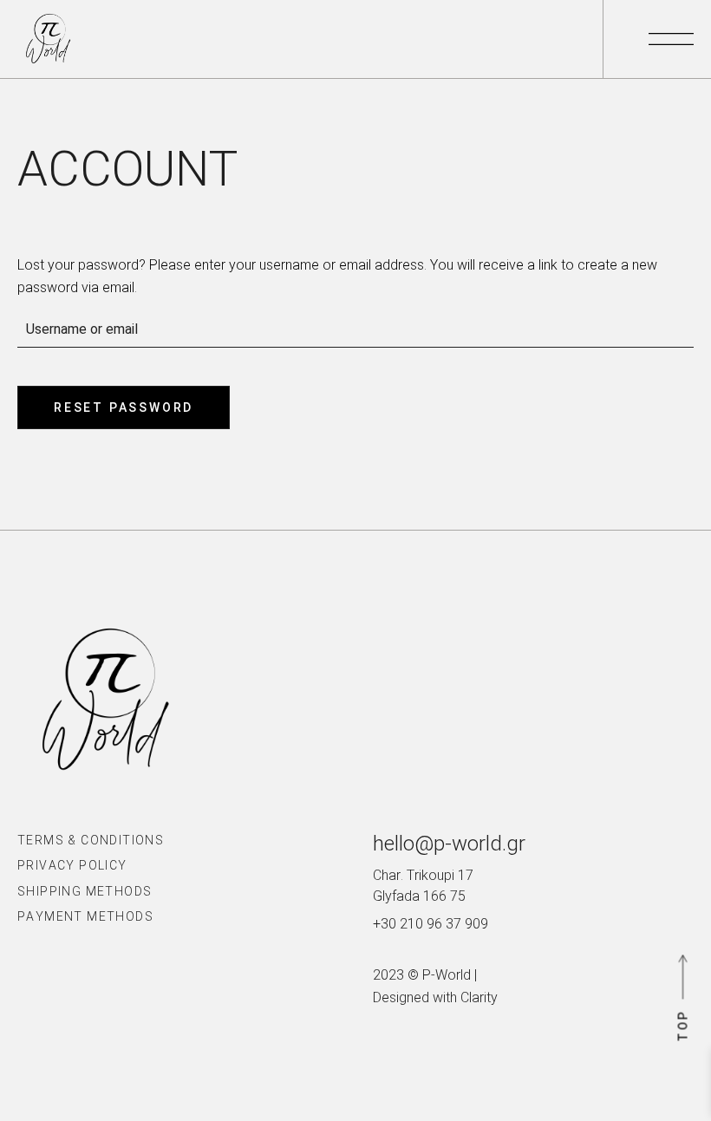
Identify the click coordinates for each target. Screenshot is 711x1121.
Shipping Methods (84, 891)
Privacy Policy (72, 865)
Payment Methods (85, 916)
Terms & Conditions (90, 840)
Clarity (479, 997)
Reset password (123, 407)
